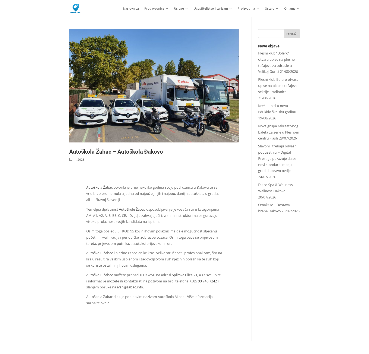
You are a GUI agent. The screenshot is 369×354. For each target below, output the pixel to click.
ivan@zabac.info (130, 287)
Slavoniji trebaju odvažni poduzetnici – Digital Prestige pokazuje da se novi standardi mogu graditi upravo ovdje (277, 158)
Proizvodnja (246, 8)
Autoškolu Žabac (100, 253)
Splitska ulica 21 (184, 275)
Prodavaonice (154, 8)
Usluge (179, 8)
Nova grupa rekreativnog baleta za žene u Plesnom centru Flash (278, 132)
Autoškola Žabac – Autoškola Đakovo (116, 151)
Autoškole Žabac (132, 209)
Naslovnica (131, 8)
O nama (290, 8)
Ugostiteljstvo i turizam (211, 8)
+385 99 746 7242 (203, 281)
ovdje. (105, 303)
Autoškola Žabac (100, 187)
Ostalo (269, 8)
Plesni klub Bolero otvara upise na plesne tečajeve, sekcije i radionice (278, 85)
